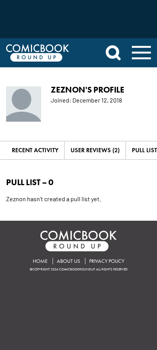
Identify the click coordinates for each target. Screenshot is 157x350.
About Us (68, 261)
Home (40, 261)
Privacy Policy (106, 261)
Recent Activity (35, 150)
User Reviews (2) (95, 150)
